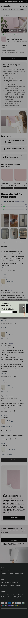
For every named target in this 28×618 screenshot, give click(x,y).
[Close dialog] (27, 301)
